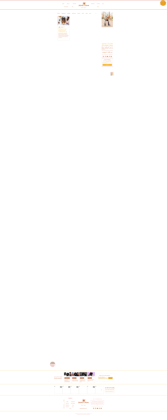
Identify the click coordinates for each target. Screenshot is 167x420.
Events (83, 13)
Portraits (78, 13)
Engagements (64, 13)
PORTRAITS (92, 3)
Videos (87, 13)
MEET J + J (68, 3)
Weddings (68, 13)
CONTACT (98, 3)
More (90, 13)
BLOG (103, 3)
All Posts (58, 13)
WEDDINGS (74, 3)
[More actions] (68, 27)
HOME (63, 3)
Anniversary (74, 13)
